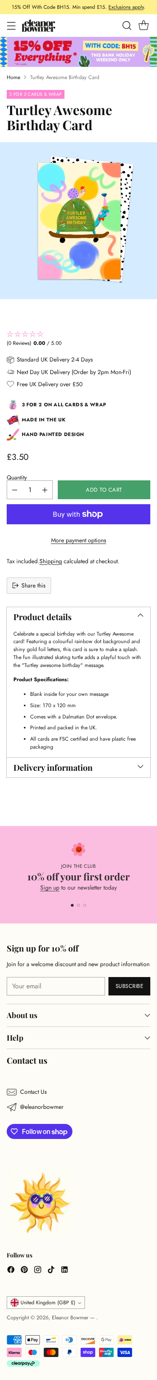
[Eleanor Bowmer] (38, 25)
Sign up (49, 887)
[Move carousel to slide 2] (78, 905)
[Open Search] (126, 25)
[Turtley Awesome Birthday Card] (78, 220)
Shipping (50, 561)
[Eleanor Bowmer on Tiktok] (51, 1271)
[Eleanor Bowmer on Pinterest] (24, 1271)
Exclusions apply (126, 7)
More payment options (78, 540)
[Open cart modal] (143, 25)
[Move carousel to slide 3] (84, 905)
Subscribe (130, 986)
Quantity (17, 477)
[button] (78, 339)
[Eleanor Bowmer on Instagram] (38, 1271)
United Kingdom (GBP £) (48, 1302)
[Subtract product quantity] (14, 490)
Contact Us (33, 1092)
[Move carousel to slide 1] (72, 905)
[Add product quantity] (44, 490)
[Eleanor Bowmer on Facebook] (11, 1271)
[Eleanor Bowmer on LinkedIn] (64, 1271)
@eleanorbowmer (42, 1107)
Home (13, 77)
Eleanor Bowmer (71, 1317)
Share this (33, 585)
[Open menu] (11, 25)
